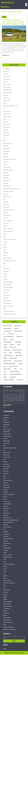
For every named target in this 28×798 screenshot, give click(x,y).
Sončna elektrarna (7, 258)
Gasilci (4, 103)
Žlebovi (5, 308)
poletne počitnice (13, 358)
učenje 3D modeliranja (14, 371)
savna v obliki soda (13, 366)
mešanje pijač (7, 350)
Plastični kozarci (7, 215)
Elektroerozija (6, 97)
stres (21, 368)
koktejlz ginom (18, 341)
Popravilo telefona (7, 220)
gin (4, 333)
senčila (15, 368)
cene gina (16, 328)
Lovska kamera (6, 167)
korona (18, 344)
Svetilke (5, 276)
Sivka (4, 250)
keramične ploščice (8, 341)
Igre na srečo (6, 124)
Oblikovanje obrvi (7, 186)
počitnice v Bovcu (7, 360)
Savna (4, 244)
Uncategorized (6, 290)
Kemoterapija (6, 151)
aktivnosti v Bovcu (8, 325)
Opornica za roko (7, 196)
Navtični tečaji (6, 180)
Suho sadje (6, 271)
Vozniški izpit (6, 295)
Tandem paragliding (8, 282)
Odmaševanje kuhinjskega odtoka (11, 188)
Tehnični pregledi (7, 284)
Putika (4, 234)
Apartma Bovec (7, 76)
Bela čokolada (6, 87)
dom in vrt (5, 95)
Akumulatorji (6, 71)
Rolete (4, 236)
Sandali (5, 242)
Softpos (5, 255)
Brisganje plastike (7, 89)
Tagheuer (5, 279)
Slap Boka (5, 252)
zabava (5, 374)
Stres (4, 266)
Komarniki (5, 156)
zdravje (5, 377)
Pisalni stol (5, 212)
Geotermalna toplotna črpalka (10, 106)
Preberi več (5, 55)
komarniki (12, 344)
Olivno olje (5, 194)
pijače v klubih (19, 355)
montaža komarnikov (17, 350)
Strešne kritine (6, 268)
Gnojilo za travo (7, 111)
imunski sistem (11, 333)
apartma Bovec (18, 325)
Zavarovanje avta (7, 303)
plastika (5, 358)
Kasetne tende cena (8, 143)
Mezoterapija (6, 175)
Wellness (5, 298)
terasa (5, 371)
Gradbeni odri (6, 114)
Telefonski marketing (8, 287)
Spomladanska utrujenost (9, 260)
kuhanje (5, 347)
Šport (4, 263)
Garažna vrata (6, 100)
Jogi (4, 138)
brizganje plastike (7, 328)
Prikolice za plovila (7, 228)
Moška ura (5, 178)
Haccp (4, 119)
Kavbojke (5, 146)
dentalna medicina (18, 331)
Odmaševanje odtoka (8, 191)
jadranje (5, 339)
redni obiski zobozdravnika (9, 363)
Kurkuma (5, 162)
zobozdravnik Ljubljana (9, 379)
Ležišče (5, 164)
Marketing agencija (7, 170)
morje (5, 352)
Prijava (4, 648)
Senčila (5, 247)
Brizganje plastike (7, 92)
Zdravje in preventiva (8, 306)
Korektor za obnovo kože (9, 159)
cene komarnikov (7, 331)
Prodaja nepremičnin (8, 231)
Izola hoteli (5, 130)
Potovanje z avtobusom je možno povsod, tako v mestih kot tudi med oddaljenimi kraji (13, 22)
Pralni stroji (6, 223)
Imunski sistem (6, 127)
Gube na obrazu (7, 116)
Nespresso (5, 183)
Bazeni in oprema (7, 84)
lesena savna (13, 347)
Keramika (5, 154)
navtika (10, 352)
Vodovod (5, 292)
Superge (5, 274)
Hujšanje (5, 122)
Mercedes (5, 172)
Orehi (4, 199)
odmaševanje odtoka (8, 355)
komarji (5, 344)
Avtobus (4, 16)
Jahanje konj (6, 135)
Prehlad (5, 226)
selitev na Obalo (7, 368)
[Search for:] (14, 637)
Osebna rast (6, 207)
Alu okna (5, 73)
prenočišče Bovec (18, 360)
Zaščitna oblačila (7, 300)
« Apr (4, 407)
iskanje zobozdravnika (8, 336)
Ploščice (5, 218)
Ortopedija (5, 202)
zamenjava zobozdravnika (15, 374)
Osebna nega (6, 204)
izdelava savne (19, 336)
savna (5, 366)
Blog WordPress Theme (9, 652)
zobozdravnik (13, 377)
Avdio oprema (6, 79)
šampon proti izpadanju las (9, 239)
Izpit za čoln (6, 132)
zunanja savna (20, 379)
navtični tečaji (18, 352)
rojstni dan (20, 363)
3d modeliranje (6, 68)
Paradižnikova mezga (8, 210)
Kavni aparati (6, 148)
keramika (12, 339)
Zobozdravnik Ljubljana (8, 311)
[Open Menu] (26, 4)
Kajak (4, 140)
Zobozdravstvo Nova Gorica (10, 314)
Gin (4, 108)
